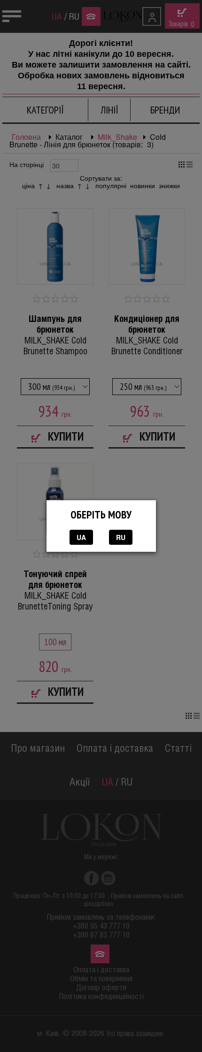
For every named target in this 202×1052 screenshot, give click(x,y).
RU (120, 537)
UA (81, 537)
